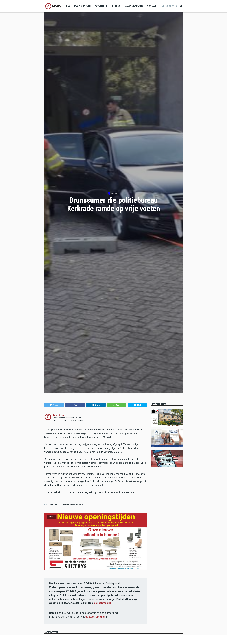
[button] (54, 405)
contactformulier (95, 616)
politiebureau (77, 505)
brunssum (55, 505)
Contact (151, 6)
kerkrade (65, 505)
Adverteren (101, 6)
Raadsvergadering (133, 6)
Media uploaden (82, 6)
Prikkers (115, 6)
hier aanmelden (102, 602)
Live (68, 6)
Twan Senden (59, 415)
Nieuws (114, 193)
